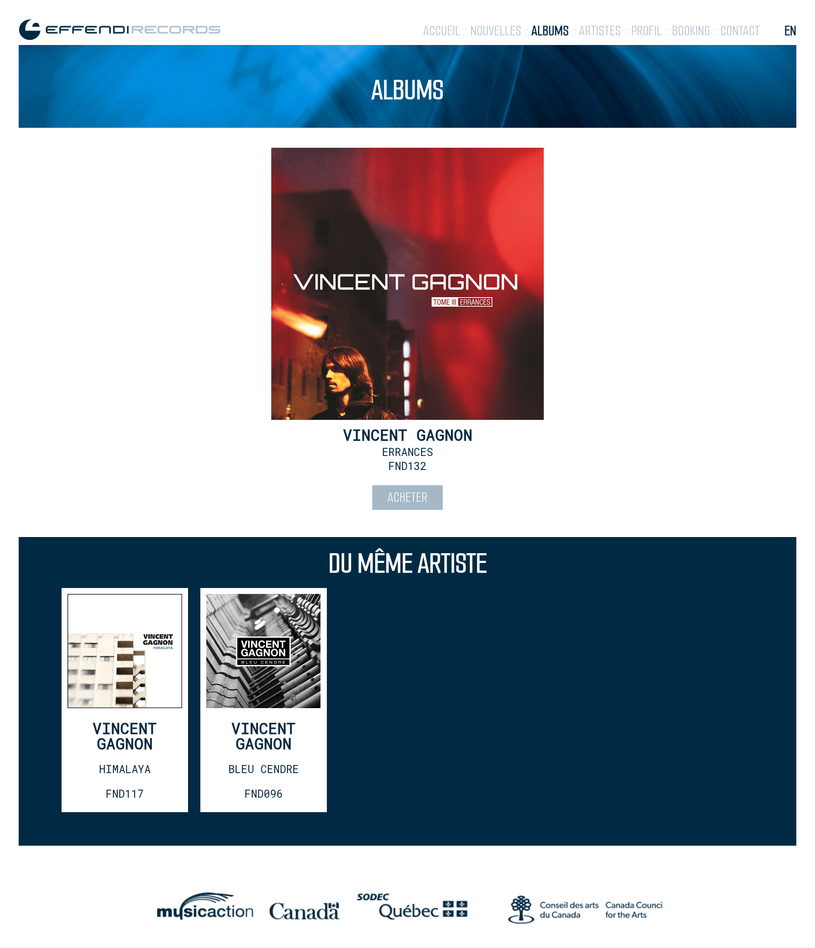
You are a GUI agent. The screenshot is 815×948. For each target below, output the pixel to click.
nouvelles (495, 31)
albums (550, 31)
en (790, 31)
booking (691, 31)
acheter (407, 497)
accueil (441, 31)
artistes (600, 31)
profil (646, 31)
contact (740, 31)
